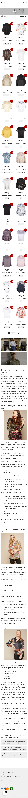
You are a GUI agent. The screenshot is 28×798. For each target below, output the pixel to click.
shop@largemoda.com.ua (7, 784)
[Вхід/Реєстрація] (23, 2)
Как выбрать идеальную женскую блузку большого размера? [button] (13, 742)
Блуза (7, 38)
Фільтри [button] (5, 16)
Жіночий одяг (7, 6)
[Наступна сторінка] (16, 333)
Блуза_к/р (21, 38)
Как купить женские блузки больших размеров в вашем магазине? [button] (14, 748)
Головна (2, 6)
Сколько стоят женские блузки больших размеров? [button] (12, 755)
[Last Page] (19, 333)
